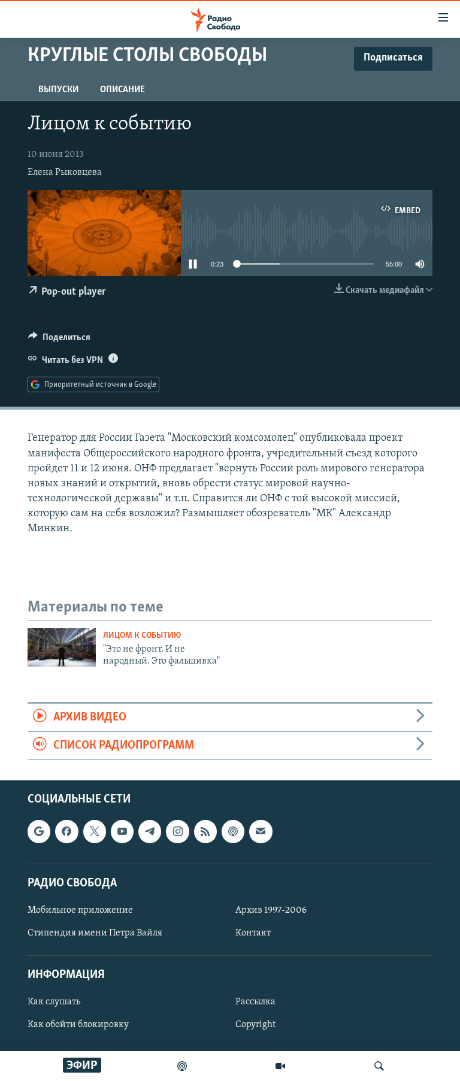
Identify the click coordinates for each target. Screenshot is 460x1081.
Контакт (253, 933)
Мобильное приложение (80, 910)
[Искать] (379, 1066)
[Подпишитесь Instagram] (177, 831)
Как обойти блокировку (78, 1025)
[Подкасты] (233, 831)
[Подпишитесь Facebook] (66, 831)
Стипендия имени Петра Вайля (95, 933)
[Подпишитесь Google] (39, 831)
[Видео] (280, 1066)
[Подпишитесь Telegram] (149, 831)
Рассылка (255, 1002)
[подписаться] (260, 831)
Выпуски (58, 90)
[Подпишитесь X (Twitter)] (94, 831)
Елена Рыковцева (65, 172)
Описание (122, 90)
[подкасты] (182, 1066)
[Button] (59, 340)
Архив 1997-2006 (271, 910)
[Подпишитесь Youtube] (122, 831)
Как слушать (54, 1002)
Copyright (255, 1025)
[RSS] (205, 831)
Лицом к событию (142, 635)
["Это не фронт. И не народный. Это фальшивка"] (62, 647)
